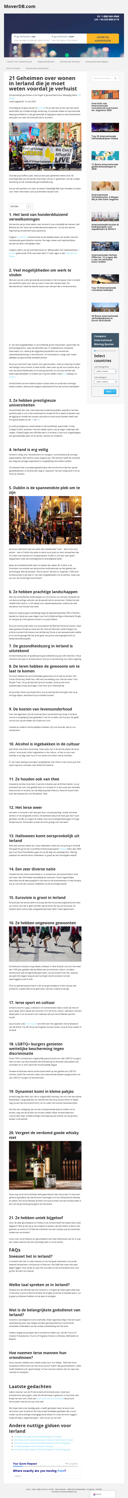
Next (109, 391)
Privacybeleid (60, 1489)
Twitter (99, 1489)
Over (34, 1489)
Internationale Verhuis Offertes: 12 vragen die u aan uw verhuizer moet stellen (104, 258)
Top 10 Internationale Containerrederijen (104, 289)
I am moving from (101, 367)
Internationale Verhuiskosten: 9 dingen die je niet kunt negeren (105, 197)
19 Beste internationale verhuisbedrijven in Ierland (38, 1436)
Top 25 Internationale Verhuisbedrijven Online (105, 137)
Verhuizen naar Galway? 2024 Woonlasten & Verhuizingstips (42, 1449)
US (38, 419)
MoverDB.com (20, 6)
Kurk (64, 373)
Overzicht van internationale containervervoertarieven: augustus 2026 (105, 107)
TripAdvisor (22, 237)
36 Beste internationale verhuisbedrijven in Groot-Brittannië (105, 318)
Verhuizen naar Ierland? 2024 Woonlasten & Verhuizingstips (42, 1443)
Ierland (41, 108)
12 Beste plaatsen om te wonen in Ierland (33, 1446)
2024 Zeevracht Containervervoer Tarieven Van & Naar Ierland (43, 1440)
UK (32, 419)
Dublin (12, 377)
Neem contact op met (45, 1489)
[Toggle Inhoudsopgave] (27, 207)
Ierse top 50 (31, 1023)
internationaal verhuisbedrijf (50, 1398)
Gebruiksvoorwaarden (76, 1489)
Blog (28, 1489)
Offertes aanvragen (103, 39)
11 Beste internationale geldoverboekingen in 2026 (105, 166)
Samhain (63, 849)
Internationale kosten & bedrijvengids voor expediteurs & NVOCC (105, 227)
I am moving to (100, 377)
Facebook (90, 1489)
